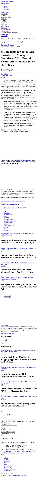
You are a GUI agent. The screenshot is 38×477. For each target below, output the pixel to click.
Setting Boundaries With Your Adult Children (12, 201)
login (7, 3)
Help (5, 464)
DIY (2, 385)
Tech (2, 353)
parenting (6, 9)
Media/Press (7, 461)
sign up (3, 3)
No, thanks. (11, 45)
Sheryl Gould (14, 326)
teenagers (6, 227)
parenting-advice (9, 219)
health (6, 7)
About (6, 458)
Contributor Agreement (10, 469)
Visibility (3, 428)
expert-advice (8, 214)
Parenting (10, 69)
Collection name (5, 424)
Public (5, 430)
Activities (3, 370)
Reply (5, 333)
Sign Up (7, 12)
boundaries (7, 213)
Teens (5, 69)
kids (5, 216)
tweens (6, 230)
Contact (6, 459)
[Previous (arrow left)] (1, 343)
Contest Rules (8, 470)
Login (2, 12)
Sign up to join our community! (9, 32)
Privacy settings (21, 475)
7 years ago (10, 333)
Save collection (5, 433)
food (5, 6)
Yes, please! (4, 45)
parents (6, 224)
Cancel (13, 433)
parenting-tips (8, 222)
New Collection (5, 423)
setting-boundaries (9, 225)
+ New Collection (5, 431)
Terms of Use (8, 466)
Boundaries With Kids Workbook (9, 204)
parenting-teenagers (9, 221)
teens (5, 229)
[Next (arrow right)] (3, 343)
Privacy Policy (8, 467)
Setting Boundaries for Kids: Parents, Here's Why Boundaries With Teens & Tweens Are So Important (18, 452)
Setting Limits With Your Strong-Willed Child (12, 207)
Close (13, 431)
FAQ (5, 462)
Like (2, 333)
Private (11, 430)
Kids (2, 69)
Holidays (3, 399)
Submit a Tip (4, 14)
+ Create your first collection (9, 420)
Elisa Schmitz (4, 325)
